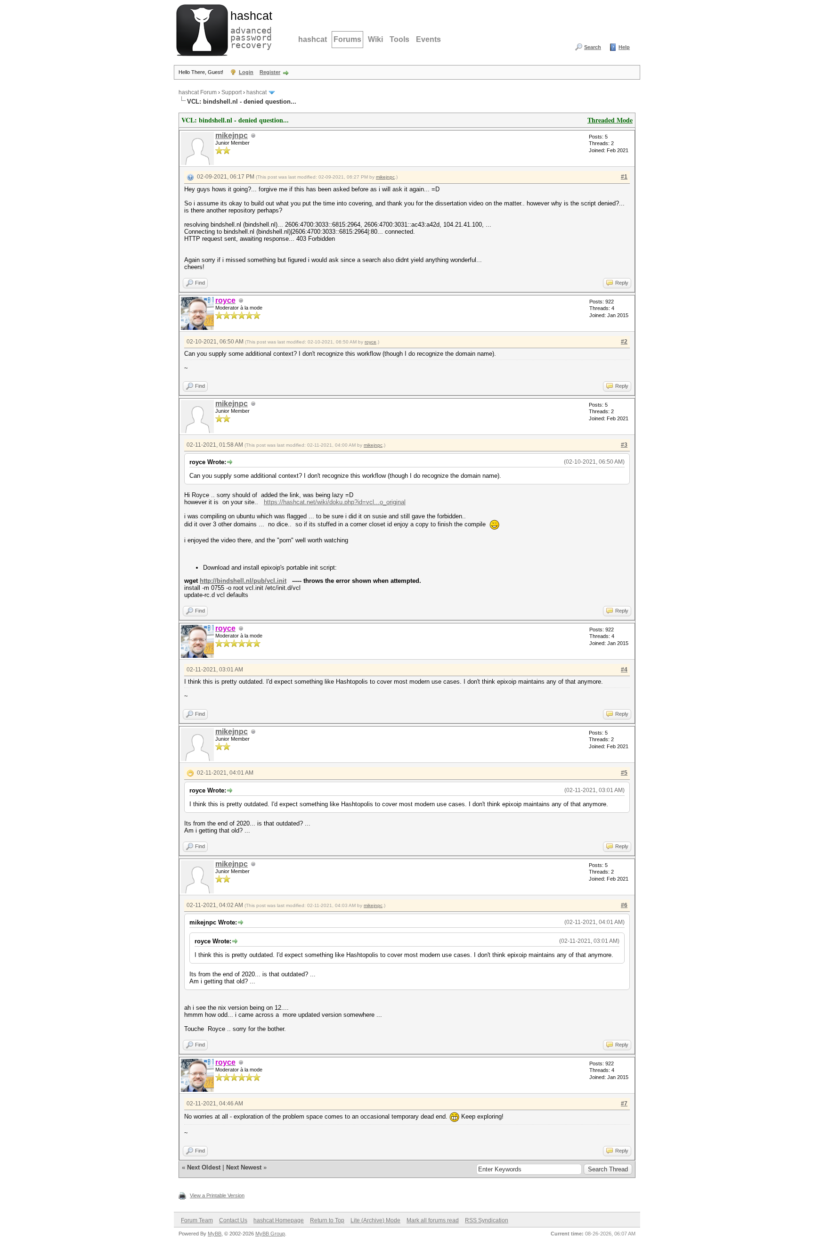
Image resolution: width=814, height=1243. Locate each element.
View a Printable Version (217, 1195)
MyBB (214, 1233)
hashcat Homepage (278, 1220)
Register (270, 72)
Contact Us (233, 1220)
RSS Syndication (486, 1220)
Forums (347, 39)
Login (246, 72)
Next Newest (243, 1167)
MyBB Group (270, 1233)
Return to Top (327, 1220)
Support (231, 92)
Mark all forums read (433, 1220)
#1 (624, 176)
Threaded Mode (610, 120)
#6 (624, 905)
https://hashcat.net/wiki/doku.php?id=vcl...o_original (335, 502)
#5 (624, 772)
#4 (624, 669)
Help (624, 47)
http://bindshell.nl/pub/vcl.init (243, 580)
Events (428, 39)
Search (592, 47)
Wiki (375, 39)
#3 (624, 445)
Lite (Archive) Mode (375, 1220)
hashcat (312, 39)
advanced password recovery (249, 29)
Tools (399, 39)
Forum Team (197, 1220)
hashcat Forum (198, 92)
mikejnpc (231, 135)
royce (370, 341)
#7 (624, 1103)
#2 (624, 341)
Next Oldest (203, 1167)
